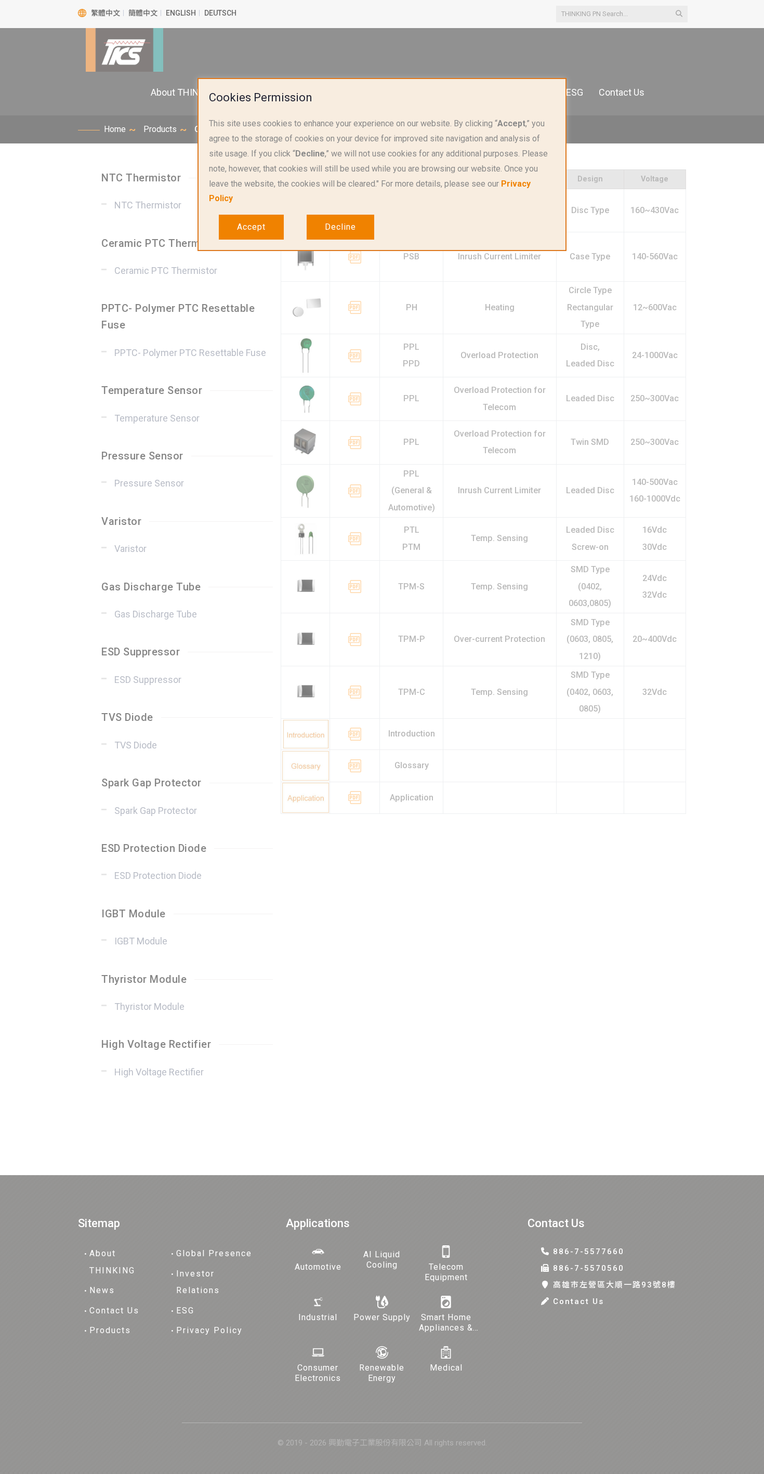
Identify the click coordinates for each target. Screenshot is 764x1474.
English (181, 13)
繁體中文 (105, 13)
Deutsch (220, 13)
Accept (251, 227)
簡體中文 (142, 13)
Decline (340, 227)
